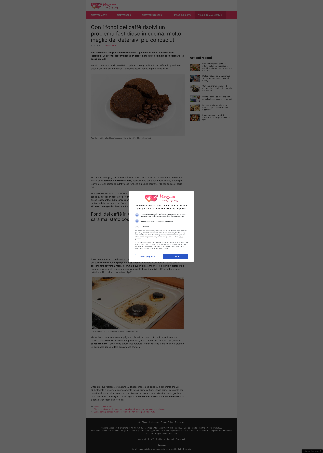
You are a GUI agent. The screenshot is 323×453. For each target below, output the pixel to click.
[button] (161, 226)
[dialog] (161, 226)
